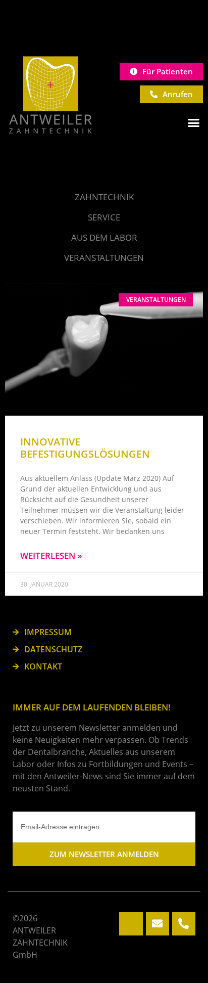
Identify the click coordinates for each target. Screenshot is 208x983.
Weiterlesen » (51, 555)
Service (104, 217)
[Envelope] (157, 923)
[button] (193, 122)
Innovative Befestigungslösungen (85, 448)
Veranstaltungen (104, 257)
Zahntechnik (104, 197)
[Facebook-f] (130, 923)
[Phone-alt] (183, 923)
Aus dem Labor (104, 237)
